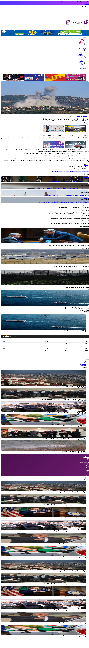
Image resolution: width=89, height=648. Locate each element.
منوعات (81, 65)
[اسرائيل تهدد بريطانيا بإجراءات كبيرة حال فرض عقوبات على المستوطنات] (43, 490)
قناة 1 (81, 41)
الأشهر (84, 477)
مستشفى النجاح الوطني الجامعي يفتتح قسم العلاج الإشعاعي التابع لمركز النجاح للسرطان (66, 412)
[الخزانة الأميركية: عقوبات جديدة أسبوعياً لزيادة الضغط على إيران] (43, 516)
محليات (81, 56)
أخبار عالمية (81, 54)
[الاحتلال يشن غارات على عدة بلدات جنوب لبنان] (45, 284)
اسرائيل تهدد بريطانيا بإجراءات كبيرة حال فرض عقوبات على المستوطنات (70, 386)
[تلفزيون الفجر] (70, 24)
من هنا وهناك (83, 58)
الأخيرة (84, 479)
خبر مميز (86, 165)
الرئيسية (84, 37)
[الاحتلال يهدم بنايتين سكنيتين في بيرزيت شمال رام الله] (43, 450)
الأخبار (85, 49)
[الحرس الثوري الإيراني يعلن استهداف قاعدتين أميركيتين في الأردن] (45, 263)
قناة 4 (82, 45)
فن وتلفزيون (80, 63)
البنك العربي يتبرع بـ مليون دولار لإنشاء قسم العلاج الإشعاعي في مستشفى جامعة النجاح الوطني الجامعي (63, 399)
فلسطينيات (80, 55)
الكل (82, 50)
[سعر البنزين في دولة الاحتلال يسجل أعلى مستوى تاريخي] (43, 424)
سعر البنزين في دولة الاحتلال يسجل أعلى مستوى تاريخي (73, 425)
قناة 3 (82, 44)
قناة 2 (81, 43)
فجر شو (80, 48)
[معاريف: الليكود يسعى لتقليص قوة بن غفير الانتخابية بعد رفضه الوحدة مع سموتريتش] (45, 243)
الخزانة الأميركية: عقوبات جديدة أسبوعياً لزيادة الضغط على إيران (67, 181)
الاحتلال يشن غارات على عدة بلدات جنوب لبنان (77, 287)
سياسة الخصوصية (79, 38)
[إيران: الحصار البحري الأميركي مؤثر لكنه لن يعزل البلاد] (45, 305)
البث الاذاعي (82, 68)
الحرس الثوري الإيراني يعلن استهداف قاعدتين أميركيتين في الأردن (71, 266)
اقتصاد (81, 61)
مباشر (83, 39)
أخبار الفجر (81, 52)
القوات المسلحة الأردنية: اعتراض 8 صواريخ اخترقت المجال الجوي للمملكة (64, 195)
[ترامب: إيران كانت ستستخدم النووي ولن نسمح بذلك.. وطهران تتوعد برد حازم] (43, 542)
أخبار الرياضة (80, 51)
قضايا (82, 64)
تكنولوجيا (81, 62)
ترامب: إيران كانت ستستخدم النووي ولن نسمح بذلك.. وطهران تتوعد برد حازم (63, 188)
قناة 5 (82, 47)
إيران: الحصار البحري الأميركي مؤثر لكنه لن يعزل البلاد (75, 308)
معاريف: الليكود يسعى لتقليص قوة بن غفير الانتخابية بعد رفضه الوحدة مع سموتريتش (66, 245)
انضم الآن (87, 4)
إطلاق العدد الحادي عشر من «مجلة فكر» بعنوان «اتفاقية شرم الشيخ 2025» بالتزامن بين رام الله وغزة (64, 438)
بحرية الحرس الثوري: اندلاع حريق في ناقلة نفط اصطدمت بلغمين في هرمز (64, 202)
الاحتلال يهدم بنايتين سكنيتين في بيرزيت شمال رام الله (74, 451)
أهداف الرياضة (83, 57)
